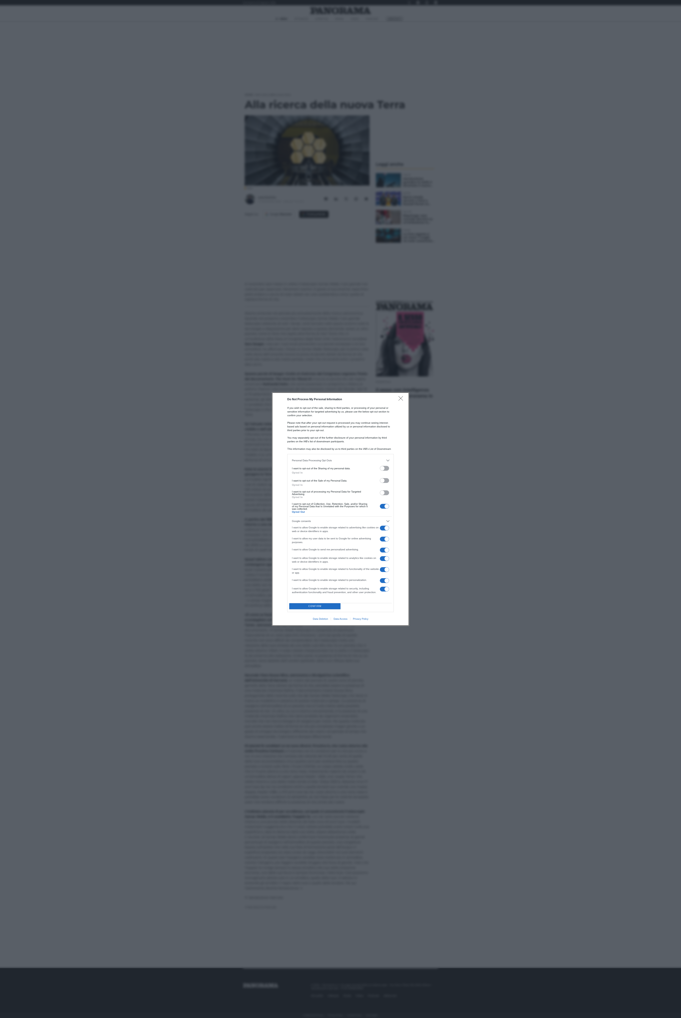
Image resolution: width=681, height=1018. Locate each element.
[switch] (384, 468)
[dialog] (340, 509)
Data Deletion (320, 618)
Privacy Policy (360, 618)
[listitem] (340, 460)
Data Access (340, 618)
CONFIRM (315, 606)
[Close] (401, 399)
